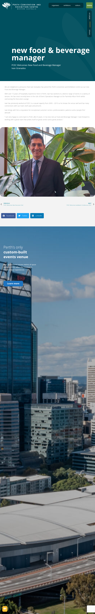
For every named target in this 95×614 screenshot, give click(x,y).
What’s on (89, 16)
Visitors (77, 5)
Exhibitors (67, 5)
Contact (89, 32)
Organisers (55, 5)
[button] (89, 5)
